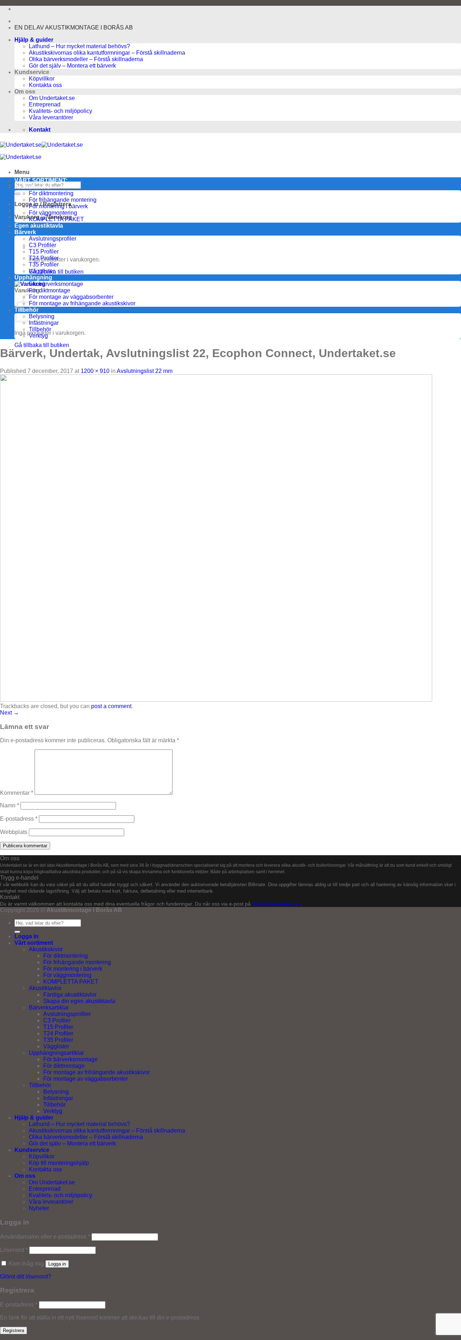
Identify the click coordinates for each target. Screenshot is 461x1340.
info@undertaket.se (276, 904)
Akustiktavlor (45, 988)
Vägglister (42, 271)
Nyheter (39, 1208)
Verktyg (38, 336)
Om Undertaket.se (52, 98)
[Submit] (17, 194)
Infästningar (44, 323)
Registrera (13, 1330)
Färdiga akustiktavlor (70, 995)
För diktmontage (49, 290)
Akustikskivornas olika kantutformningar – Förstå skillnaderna (107, 53)
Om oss (24, 1176)
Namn (9, 805)
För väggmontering (53, 213)
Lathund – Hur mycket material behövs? (79, 46)
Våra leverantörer (51, 117)
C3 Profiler (57, 1020)
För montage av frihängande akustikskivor (82, 303)
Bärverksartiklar (49, 1007)
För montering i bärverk (58, 206)
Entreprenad (45, 104)
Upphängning (33, 277)
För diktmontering (51, 193)
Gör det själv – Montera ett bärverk (72, 66)
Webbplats (13, 832)
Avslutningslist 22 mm (145, 371)
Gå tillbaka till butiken (56, 272)
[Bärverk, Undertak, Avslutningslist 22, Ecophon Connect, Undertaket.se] (216, 700)
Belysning (41, 316)
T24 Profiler (44, 258)
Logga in (57, 1264)
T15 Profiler (44, 252)
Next (9, 713)
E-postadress (18, 819)
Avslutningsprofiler (67, 1014)
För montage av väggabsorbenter (71, 297)
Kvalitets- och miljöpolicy (60, 111)
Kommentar (16, 793)
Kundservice (31, 1150)
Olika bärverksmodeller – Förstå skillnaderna (86, 59)
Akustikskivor (33, 187)
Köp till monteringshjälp (59, 1163)
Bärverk (25, 232)
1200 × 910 (95, 371)
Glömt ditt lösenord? (25, 1276)
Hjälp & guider (33, 40)
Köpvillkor (41, 79)
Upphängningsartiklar (56, 1053)
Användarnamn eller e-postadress (45, 1237)
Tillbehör (40, 329)
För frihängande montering (63, 200)
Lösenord (14, 1250)
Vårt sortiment (33, 943)
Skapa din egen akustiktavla (79, 1001)
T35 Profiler (44, 264)
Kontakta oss (45, 85)
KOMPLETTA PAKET (56, 219)
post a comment (111, 706)
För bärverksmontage (56, 284)
